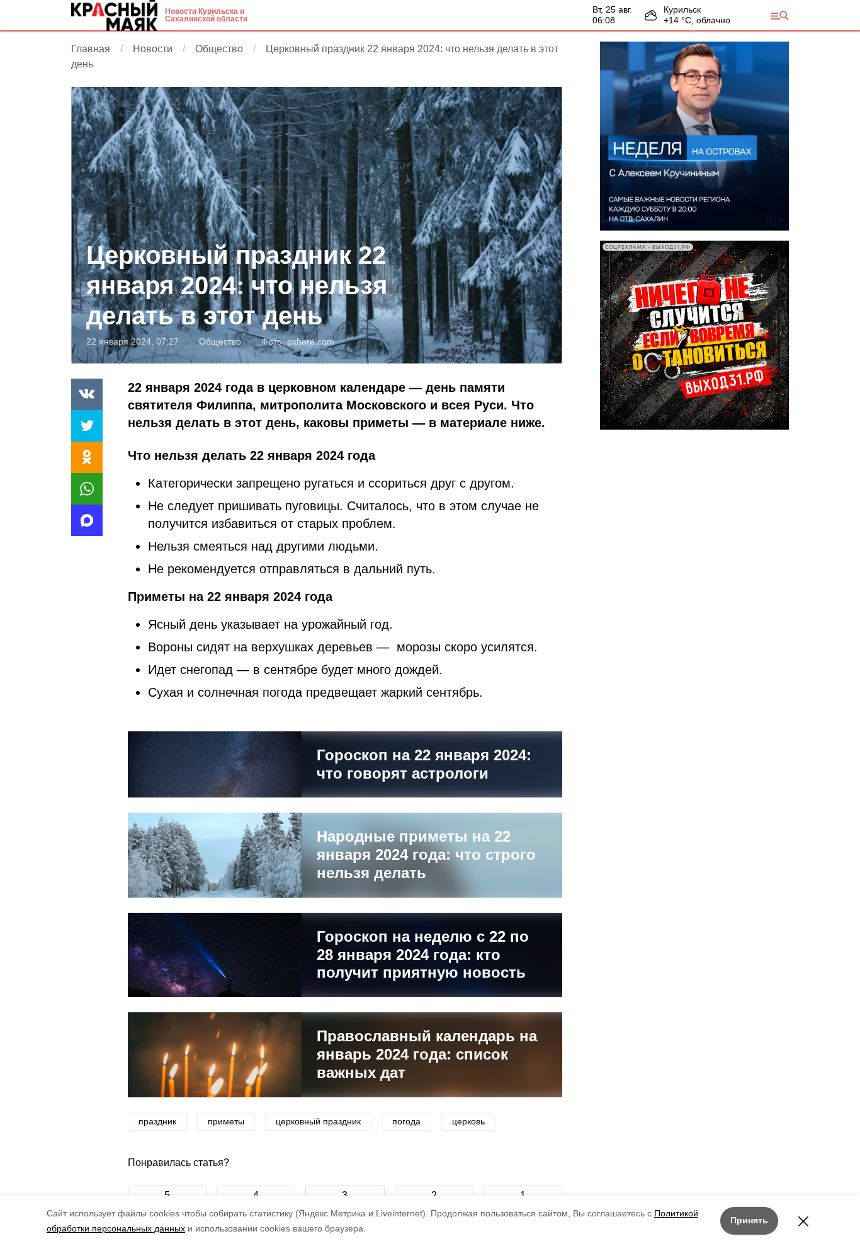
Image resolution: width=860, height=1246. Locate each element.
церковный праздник (318, 1121)
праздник (157, 1121)
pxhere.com (310, 341)
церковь (468, 1121)
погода (406, 1121)
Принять (749, 1220)
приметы (226, 1121)
